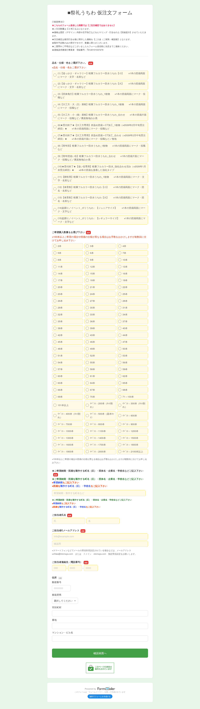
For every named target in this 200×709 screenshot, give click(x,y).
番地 (54, 620)
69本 (60, 396)
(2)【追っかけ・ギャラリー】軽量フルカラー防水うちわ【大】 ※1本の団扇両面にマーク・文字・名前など (101, 85)
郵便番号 (56, 582)
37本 (125, 321)
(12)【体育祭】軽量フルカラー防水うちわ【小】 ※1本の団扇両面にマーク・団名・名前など (101, 188)
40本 (125, 328)
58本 (92, 369)
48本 (60, 348)
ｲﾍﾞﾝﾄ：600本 (130, 415)
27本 (92, 300)
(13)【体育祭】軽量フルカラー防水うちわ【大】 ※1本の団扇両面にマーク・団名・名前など (101, 199)
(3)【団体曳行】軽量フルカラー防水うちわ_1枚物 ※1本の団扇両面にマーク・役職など (101, 95)
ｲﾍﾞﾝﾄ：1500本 (130, 438)
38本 (60, 328)
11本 (60, 266)
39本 (92, 328)
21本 (92, 287)
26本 (60, 300)
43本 (92, 335)
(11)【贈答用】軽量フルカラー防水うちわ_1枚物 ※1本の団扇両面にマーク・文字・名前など (101, 178)
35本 (60, 321)
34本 (125, 314)
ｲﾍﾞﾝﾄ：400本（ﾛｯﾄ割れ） (69, 415)
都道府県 (56, 594)
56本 (125, 362)
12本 (92, 266)
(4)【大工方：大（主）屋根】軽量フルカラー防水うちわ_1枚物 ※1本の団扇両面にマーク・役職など (101, 106)
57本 (60, 369)
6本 (92, 253)
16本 (125, 273)
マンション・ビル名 (62, 632)
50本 (125, 348)
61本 (92, 376)
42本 (60, 335)
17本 (60, 280)
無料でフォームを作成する (100, 696)
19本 (125, 280)
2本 (59, 246)
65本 (125, 383)
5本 (59, 253)
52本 (92, 355)
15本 (92, 273)
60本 (60, 376)
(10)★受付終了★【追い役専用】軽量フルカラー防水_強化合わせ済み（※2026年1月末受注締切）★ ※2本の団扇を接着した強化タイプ (102, 168)
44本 (125, 335)
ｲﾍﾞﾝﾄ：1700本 (98, 444)
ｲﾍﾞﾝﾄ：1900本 (65, 451)
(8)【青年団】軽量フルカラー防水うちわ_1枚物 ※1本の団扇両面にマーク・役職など (101, 147)
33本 (92, 314)
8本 (59, 259)
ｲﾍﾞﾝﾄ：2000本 (98, 451)
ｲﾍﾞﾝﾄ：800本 (97, 424)
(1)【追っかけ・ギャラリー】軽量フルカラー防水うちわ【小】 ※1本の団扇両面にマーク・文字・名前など (101, 75)
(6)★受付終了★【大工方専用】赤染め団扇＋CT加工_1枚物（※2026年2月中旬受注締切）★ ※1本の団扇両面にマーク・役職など (101, 126)
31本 (125, 307)
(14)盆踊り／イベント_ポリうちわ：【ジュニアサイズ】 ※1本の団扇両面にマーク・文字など (101, 209)
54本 (60, 362)
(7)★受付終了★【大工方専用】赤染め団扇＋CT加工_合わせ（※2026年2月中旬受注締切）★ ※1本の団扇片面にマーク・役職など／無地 (102, 137)
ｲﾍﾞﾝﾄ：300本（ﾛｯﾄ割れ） (134, 405)
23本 (60, 294)
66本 (60, 389)
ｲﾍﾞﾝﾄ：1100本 (98, 431)
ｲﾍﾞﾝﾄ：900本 (130, 424)
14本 (60, 273)
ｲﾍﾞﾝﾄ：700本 (65, 424)
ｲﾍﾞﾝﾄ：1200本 (130, 431)
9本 (92, 259)
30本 (92, 307)
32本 (60, 314)
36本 (92, 321)
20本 (60, 287)
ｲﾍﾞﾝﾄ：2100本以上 (133, 451)
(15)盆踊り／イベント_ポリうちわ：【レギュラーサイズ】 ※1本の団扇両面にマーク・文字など (101, 219)
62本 (125, 376)
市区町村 (56, 607)
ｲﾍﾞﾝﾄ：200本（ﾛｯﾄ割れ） (101, 405)
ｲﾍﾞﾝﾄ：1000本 (65, 431)
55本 (92, 362)
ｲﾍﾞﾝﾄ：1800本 (130, 444)
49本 (92, 348)
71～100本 (128, 396)
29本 (60, 307)
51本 (60, 355)
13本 (125, 266)
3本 (92, 246)
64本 (92, 383)
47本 (125, 341)
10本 (125, 259)
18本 (92, 280)
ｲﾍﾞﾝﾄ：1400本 (98, 438)
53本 (125, 355)
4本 (124, 246)
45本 (60, 341)
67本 (92, 389)
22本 (125, 287)
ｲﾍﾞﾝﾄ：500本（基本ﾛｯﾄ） (102, 415)
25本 (125, 294)
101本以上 (63, 405)
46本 (92, 341)
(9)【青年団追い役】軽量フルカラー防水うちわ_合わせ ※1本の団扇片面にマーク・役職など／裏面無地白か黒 (101, 157)
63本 (60, 383)
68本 (125, 389)
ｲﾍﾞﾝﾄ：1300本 (65, 438)
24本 (92, 294)
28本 (125, 300)
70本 (92, 396)
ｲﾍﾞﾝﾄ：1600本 (65, 444)
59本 (125, 369)
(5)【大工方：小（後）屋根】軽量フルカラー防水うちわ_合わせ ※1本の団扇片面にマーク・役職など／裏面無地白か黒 (102, 116)
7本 (124, 253)
